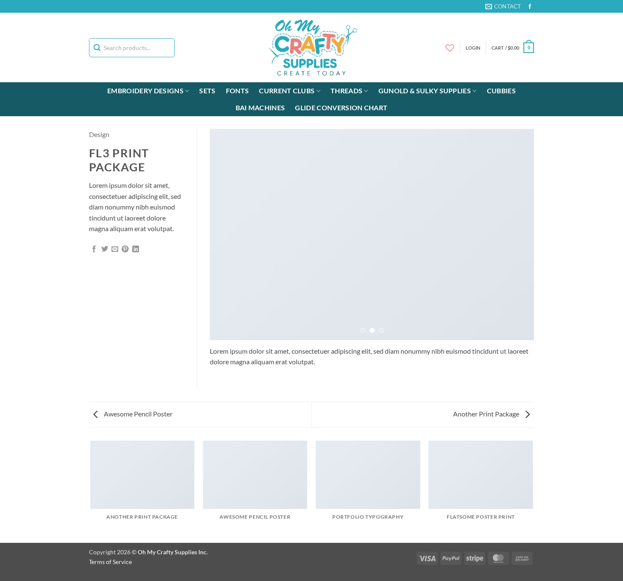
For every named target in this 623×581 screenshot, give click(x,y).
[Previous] (226, 234)
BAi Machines (260, 107)
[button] (513, 48)
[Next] (517, 234)
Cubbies (501, 91)
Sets (207, 91)
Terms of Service (110, 561)
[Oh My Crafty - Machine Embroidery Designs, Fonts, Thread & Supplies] (311, 47)
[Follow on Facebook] (529, 7)
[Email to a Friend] (114, 249)
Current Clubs (286, 91)
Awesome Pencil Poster (137, 414)
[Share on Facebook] (94, 249)
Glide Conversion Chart (341, 107)
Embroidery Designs (145, 91)
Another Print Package (486, 414)
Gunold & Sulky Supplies (424, 91)
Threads (346, 91)
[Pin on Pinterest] (125, 249)
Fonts (237, 91)
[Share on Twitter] (104, 249)
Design (99, 134)
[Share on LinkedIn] (135, 249)
